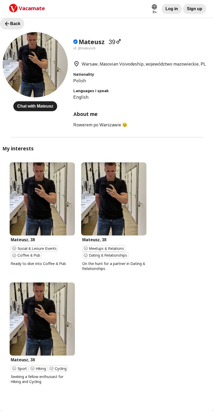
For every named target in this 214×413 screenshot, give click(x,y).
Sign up (194, 9)
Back (12, 23)
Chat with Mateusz (35, 106)
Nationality (83, 74)
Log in (171, 9)
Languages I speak (91, 90)
